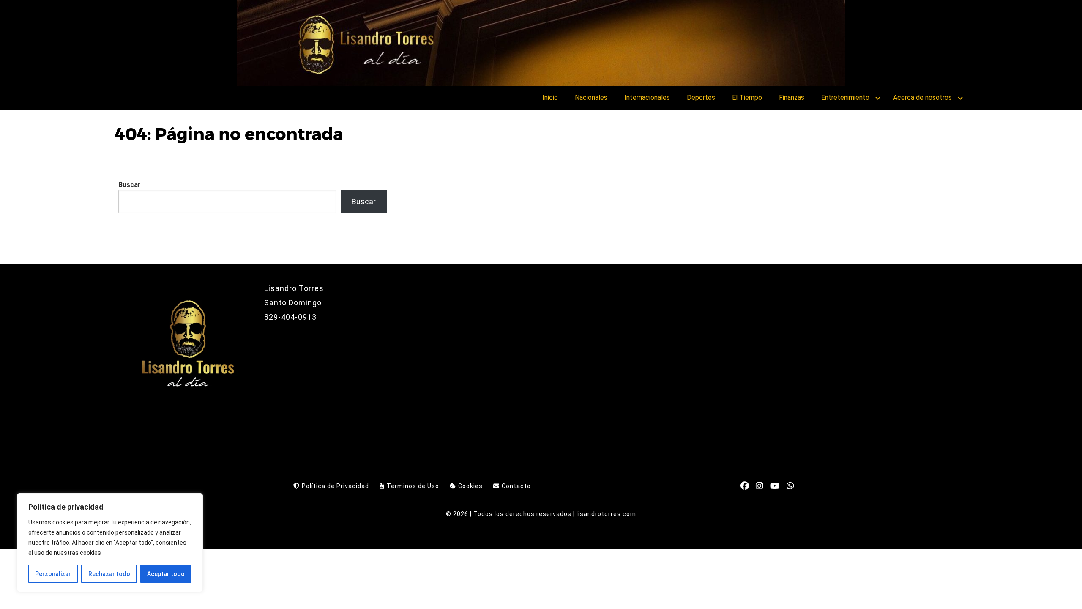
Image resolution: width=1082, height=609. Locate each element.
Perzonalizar (53, 574)
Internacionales (647, 97)
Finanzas (791, 97)
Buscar (129, 185)
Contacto (516, 486)
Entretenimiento (845, 97)
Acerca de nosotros (922, 97)
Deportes (701, 97)
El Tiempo (747, 97)
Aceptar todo (166, 574)
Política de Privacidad (335, 486)
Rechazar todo (109, 574)
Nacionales (591, 97)
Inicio (550, 97)
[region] (110, 542)
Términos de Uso (413, 486)
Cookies (470, 486)
